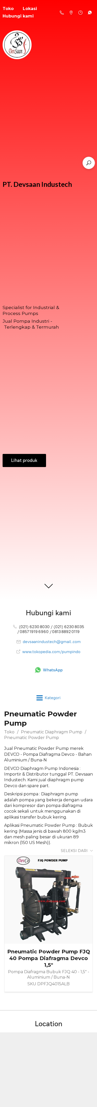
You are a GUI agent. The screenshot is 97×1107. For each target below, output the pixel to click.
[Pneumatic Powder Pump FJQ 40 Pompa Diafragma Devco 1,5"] (48, 900)
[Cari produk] (89, 163)
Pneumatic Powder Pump (31, 737)
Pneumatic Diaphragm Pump (51, 732)
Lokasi (30, 8)
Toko (9, 732)
